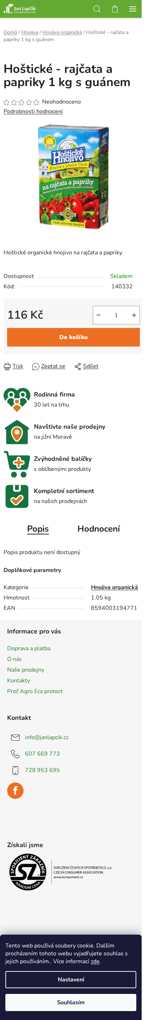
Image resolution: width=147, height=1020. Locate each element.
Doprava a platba (28, 648)
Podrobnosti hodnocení (33, 111)
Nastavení (71, 980)
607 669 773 (42, 754)
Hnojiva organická (114, 587)
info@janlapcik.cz (47, 737)
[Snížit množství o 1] (98, 315)
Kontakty (18, 681)
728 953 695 (42, 770)
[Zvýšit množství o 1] (134, 315)
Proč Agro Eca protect (35, 691)
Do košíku (73, 337)
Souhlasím (71, 1002)
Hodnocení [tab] (98, 528)
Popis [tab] (38, 528)
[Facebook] (15, 790)
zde (95, 961)
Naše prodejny (25, 670)
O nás (14, 659)
